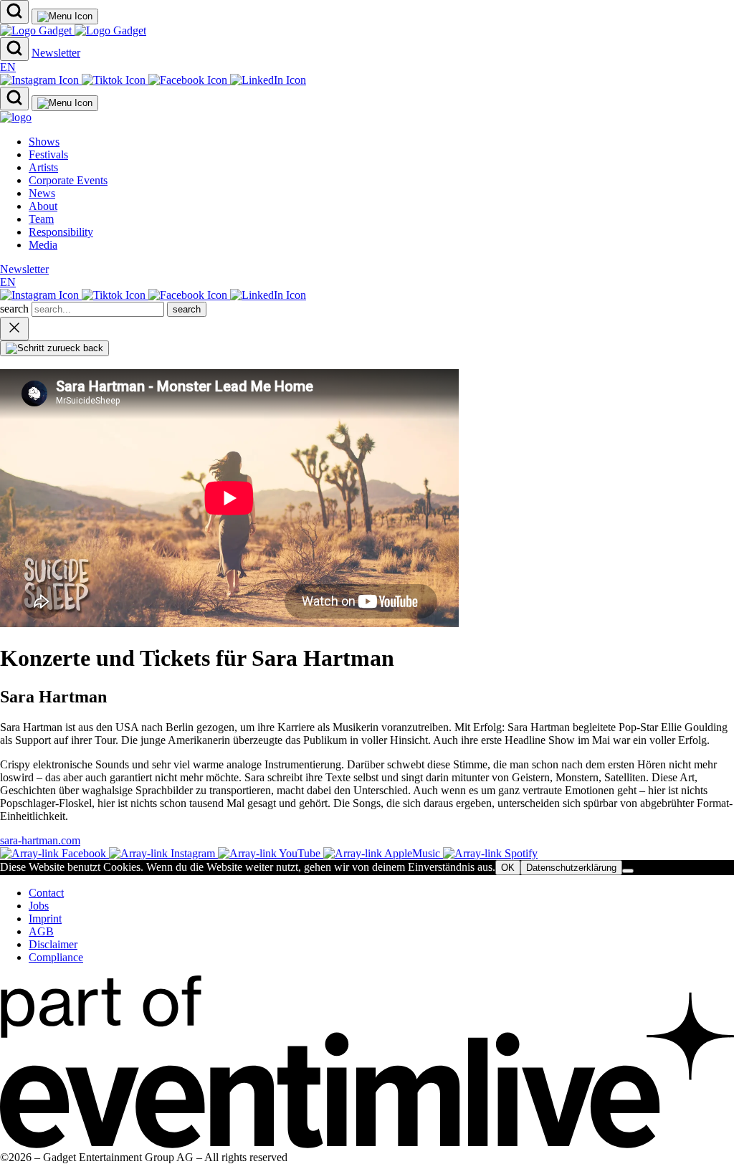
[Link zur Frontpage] (73, 30)
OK (508, 867)
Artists (43, 167)
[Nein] (628, 871)
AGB (41, 931)
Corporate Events (68, 180)
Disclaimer (53, 944)
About (43, 206)
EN (8, 67)
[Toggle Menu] (65, 16)
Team (41, 219)
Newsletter (56, 53)
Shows (44, 141)
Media (43, 245)
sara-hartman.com (40, 840)
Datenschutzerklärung (571, 867)
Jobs (39, 906)
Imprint (45, 918)
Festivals (48, 154)
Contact (46, 893)
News (42, 193)
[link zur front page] (16, 117)
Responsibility (61, 232)
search (16, 308)
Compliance (56, 957)
